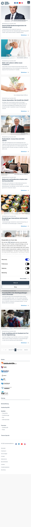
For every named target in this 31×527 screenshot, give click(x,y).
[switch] (27, 264)
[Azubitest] (15, 375)
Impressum (3, 451)
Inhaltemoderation (5, 467)
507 (11, 349)
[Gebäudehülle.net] (15, 363)
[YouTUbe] (20, 3)
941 (27, 349)
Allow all (15, 282)
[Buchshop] (15, 384)
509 (15, 349)
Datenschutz (4, 459)
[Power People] (15, 367)
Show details (23, 278)
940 (25, 349)
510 (17, 349)
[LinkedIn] (17, 3)
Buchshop (3, 469)
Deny (15, 287)
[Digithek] (15, 393)
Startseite (3, 448)
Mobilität (3, 411)
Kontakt (3, 456)
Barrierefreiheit (4, 461)
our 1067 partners (10, 242)
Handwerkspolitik (5, 407)
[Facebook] (15, 3)
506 (9, 349)
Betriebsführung (5, 403)
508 (13, 349)
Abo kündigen (4, 453)
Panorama (3, 425)
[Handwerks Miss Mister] (15, 371)
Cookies (3, 464)
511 (19, 349)
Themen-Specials (5, 435)
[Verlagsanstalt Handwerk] (15, 388)
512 (21, 349)
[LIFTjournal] (15, 380)
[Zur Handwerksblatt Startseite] (5, 3)
